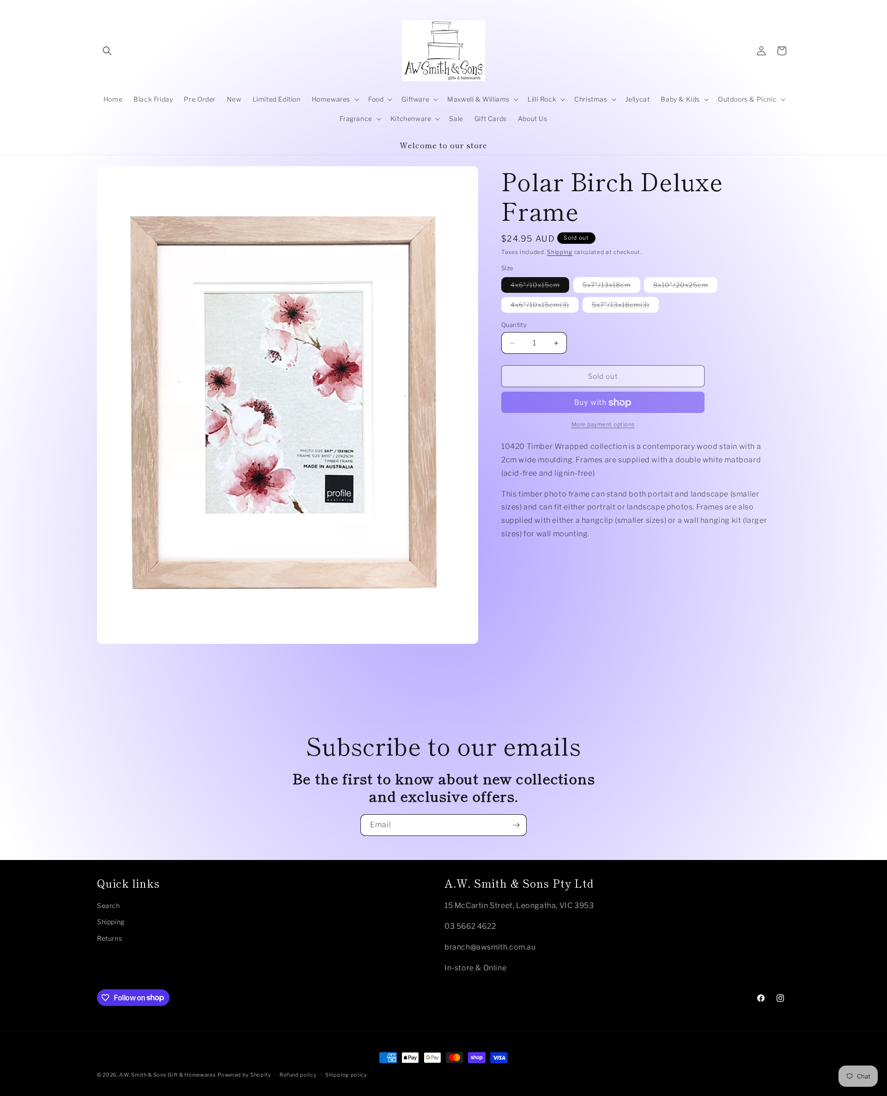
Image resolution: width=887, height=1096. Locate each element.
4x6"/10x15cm (539, 286)
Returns (109, 938)
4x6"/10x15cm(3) (544, 306)
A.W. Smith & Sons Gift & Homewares (167, 1075)
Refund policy (297, 1074)
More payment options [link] (603, 424)
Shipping (559, 251)
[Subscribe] (516, 825)
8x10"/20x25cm (685, 286)
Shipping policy (346, 1074)
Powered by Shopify (244, 1075)
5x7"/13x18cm (611, 286)
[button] (107, 51)
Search (108, 905)
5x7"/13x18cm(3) (625, 306)
